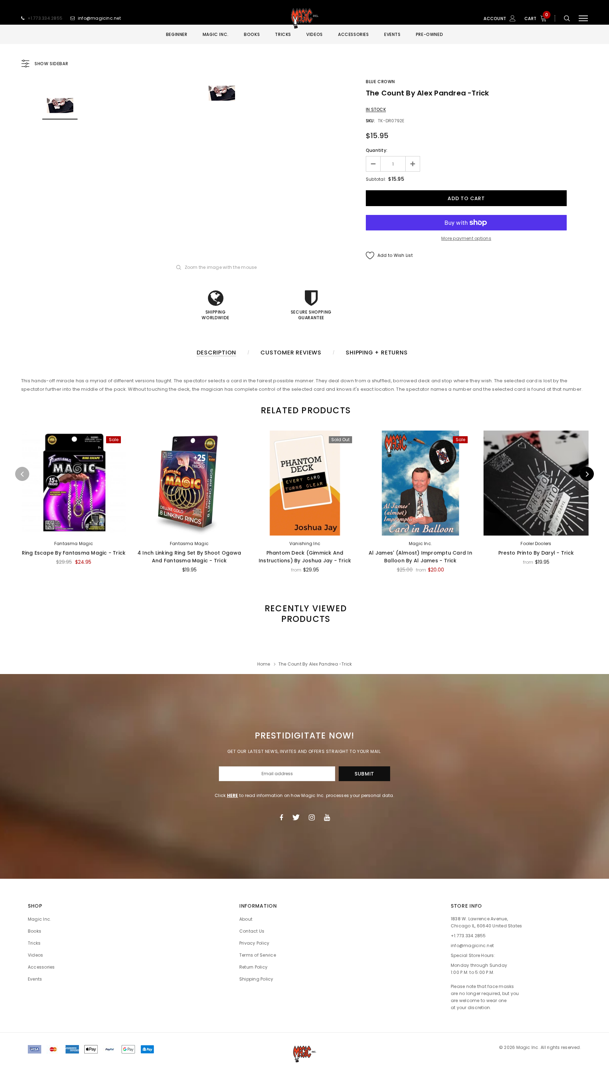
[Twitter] (296, 817)
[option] (222, 93)
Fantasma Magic (73, 543)
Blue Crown (380, 82)
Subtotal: (376, 179)
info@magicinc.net (99, 18)
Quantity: (376, 150)
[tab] (304, 410)
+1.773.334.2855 (45, 18)
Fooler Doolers (536, 543)
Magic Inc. (420, 543)
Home (263, 664)
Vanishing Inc (304, 543)
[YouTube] (327, 817)
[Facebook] (281, 817)
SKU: (370, 121)
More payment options (466, 238)
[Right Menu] (583, 18)
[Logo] (304, 18)
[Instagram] (312, 817)
